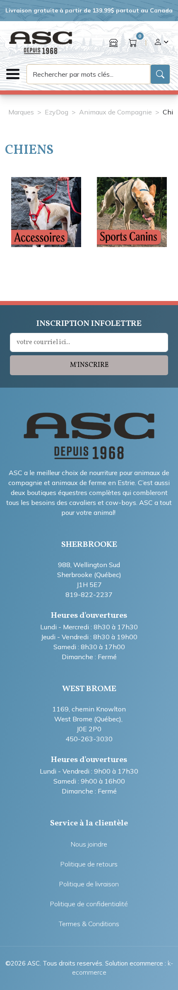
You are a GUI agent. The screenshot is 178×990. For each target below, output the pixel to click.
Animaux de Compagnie (115, 112)
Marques (21, 112)
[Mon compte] (161, 43)
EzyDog (56, 112)
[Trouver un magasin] (113, 43)
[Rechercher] (160, 74)
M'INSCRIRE (89, 365)
